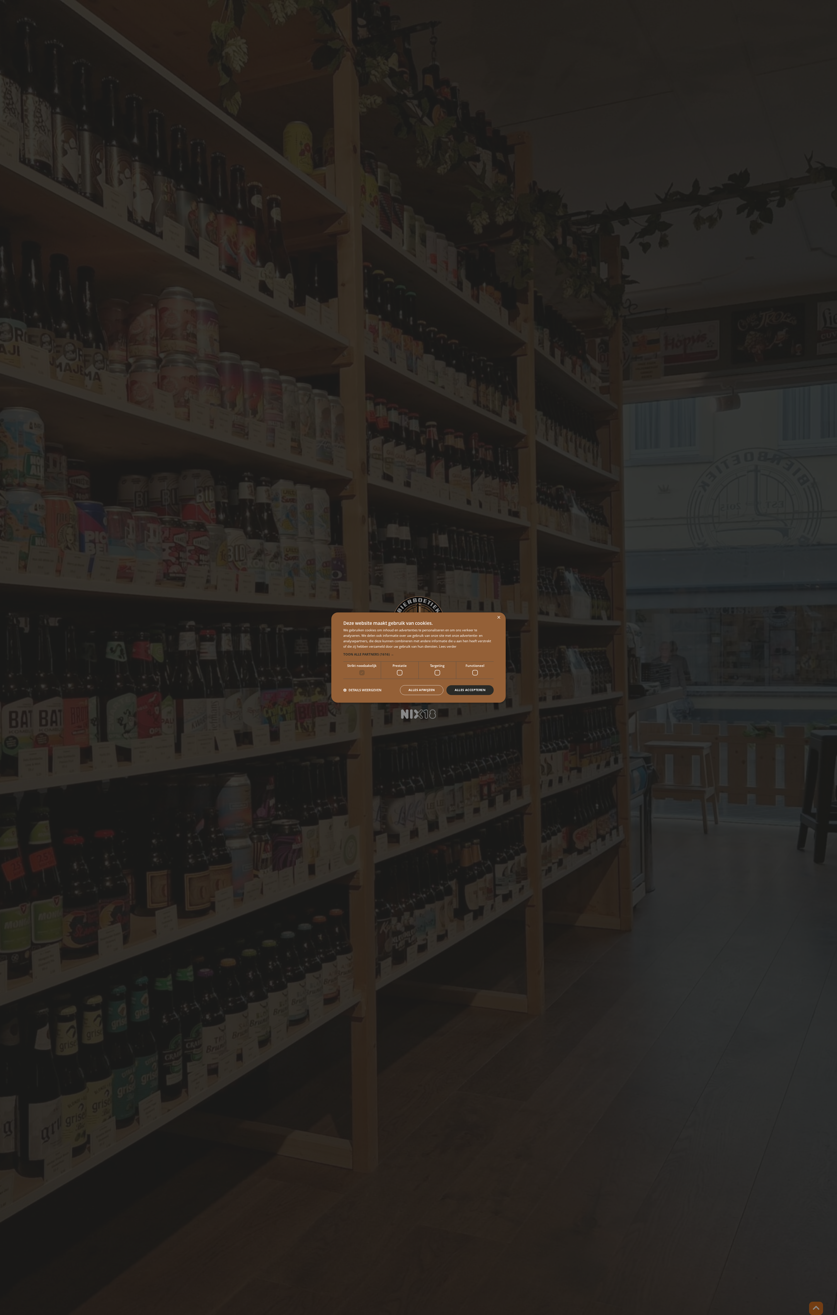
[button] (418, 654)
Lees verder (447, 646)
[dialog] (418, 657)
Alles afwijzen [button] (421, 690)
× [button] (498, 617)
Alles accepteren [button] (470, 690)
